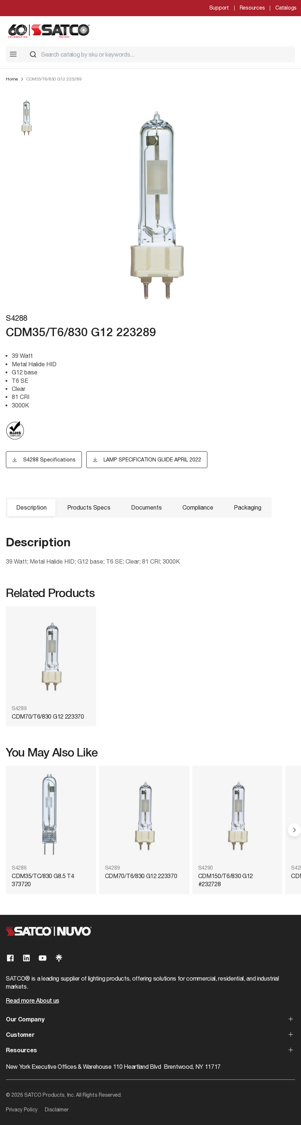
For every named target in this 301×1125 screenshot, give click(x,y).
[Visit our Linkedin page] (26, 958)
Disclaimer (56, 1110)
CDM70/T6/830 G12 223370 (48, 716)
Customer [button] (20, 1035)
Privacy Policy (21, 1110)
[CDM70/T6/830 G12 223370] (51, 656)
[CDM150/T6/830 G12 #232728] (237, 816)
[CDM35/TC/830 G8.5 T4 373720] (51, 816)
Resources (252, 8)
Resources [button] (21, 1050)
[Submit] (33, 54)
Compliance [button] (197, 507)
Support (219, 8)
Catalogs (286, 8)
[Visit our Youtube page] (42, 958)
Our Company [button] (25, 1019)
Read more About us (32, 1001)
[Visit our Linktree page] (58, 958)
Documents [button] (146, 507)
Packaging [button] (247, 507)
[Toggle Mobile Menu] (13, 54)
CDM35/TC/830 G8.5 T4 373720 (43, 880)
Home (12, 79)
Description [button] (31, 507)
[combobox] (159, 54)
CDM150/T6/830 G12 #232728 (225, 880)
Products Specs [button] (88, 507)
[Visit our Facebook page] (10, 958)
